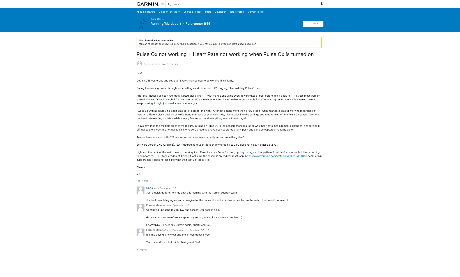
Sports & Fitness (193, 11)
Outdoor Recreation (169, 11)
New (315, 23)
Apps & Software (146, 11)
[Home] (148, 4)
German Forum (256, 11)
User (321, 4)
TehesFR (199, 230)
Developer (220, 11)
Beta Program (236, 11)
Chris (149, 187)
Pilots (208, 11)
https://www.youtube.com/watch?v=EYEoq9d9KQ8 (275, 155)
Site (162, 4)
